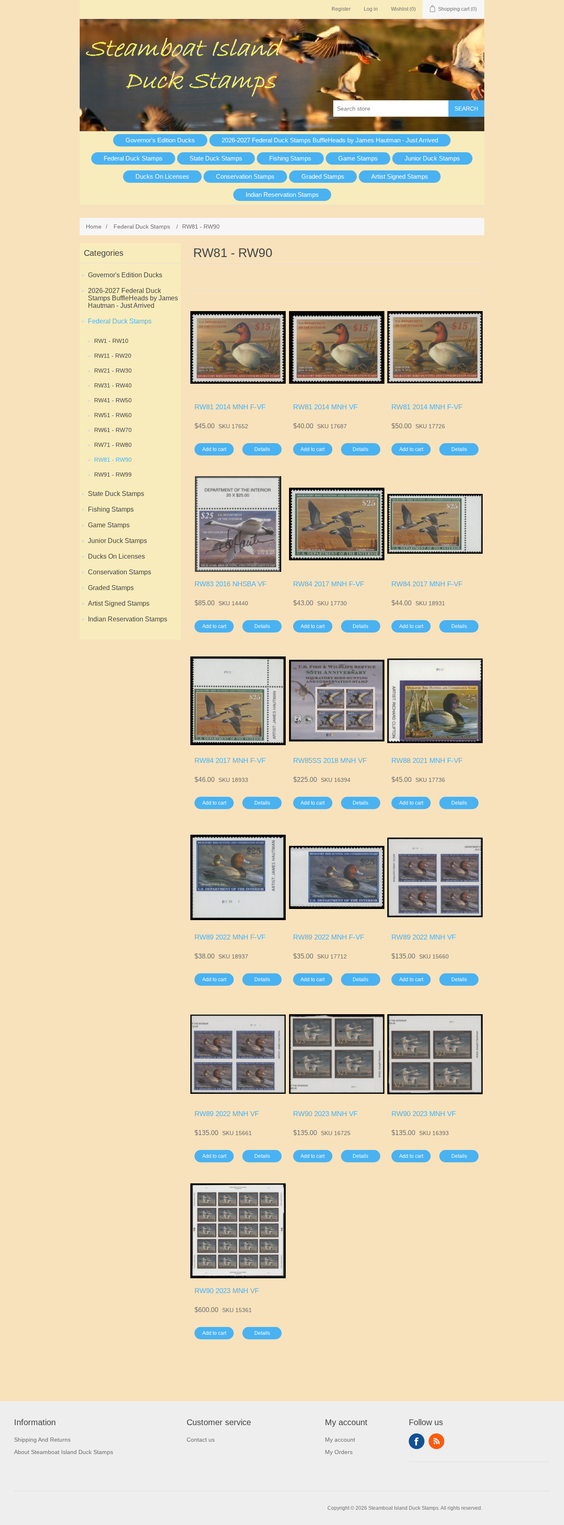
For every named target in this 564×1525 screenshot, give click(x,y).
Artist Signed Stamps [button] (399, 176)
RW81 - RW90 (113, 459)
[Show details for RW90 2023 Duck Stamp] (336, 1054)
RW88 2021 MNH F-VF (426, 761)
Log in (371, 9)
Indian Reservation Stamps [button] (282, 194)
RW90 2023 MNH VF (325, 1114)
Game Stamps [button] (358, 158)
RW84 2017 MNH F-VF (328, 584)
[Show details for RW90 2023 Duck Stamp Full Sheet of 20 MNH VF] (238, 1230)
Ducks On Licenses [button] (162, 176)
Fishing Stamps (111, 509)
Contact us (201, 1439)
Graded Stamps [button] (322, 176)
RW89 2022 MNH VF (423, 937)
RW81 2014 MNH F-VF (229, 407)
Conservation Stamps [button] (245, 176)
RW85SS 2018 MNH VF (330, 761)
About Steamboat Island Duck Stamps (63, 1452)
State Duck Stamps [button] (216, 158)
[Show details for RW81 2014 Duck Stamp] (238, 347)
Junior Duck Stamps (117, 540)
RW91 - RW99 (113, 474)
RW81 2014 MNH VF (325, 407)
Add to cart (214, 449)
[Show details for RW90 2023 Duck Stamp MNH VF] (435, 1054)
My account (340, 1439)
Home (94, 226)
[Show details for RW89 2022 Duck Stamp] (238, 877)
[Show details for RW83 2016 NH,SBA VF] (238, 523)
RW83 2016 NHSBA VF (230, 584)
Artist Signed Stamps (118, 603)
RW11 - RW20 (112, 355)
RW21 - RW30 (113, 370)
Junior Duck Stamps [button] (432, 158)
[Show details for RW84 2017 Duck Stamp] (336, 523)
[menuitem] (160, 140)
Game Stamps (109, 525)
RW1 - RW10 (111, 341)
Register (341, 9)
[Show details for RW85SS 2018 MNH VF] (336, 700)
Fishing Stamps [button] (290, 158)
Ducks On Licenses (116, 556)
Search (466, 108)
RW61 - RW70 (113, 430)
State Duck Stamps (116, 493)
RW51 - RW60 (113, 415)
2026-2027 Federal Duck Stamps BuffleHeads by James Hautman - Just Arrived (133, 298)
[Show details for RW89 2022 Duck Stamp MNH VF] (435, 877)
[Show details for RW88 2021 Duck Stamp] (435, 700)
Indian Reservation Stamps (127, 619)
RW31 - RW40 (113, 385)
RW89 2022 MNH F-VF (229, 937)
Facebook (416, 1441)
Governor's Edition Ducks (125, 275)
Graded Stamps (111, 587)
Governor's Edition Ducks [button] (160, 140)
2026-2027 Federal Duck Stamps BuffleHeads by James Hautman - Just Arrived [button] (330, 140)
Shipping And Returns (42, 1439)
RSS (436, 1441)
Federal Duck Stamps (120, 321)
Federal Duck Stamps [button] (133, 158)
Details (262, 449)
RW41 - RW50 (113, 400)
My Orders (339, 1452)
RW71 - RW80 (113, 444)
